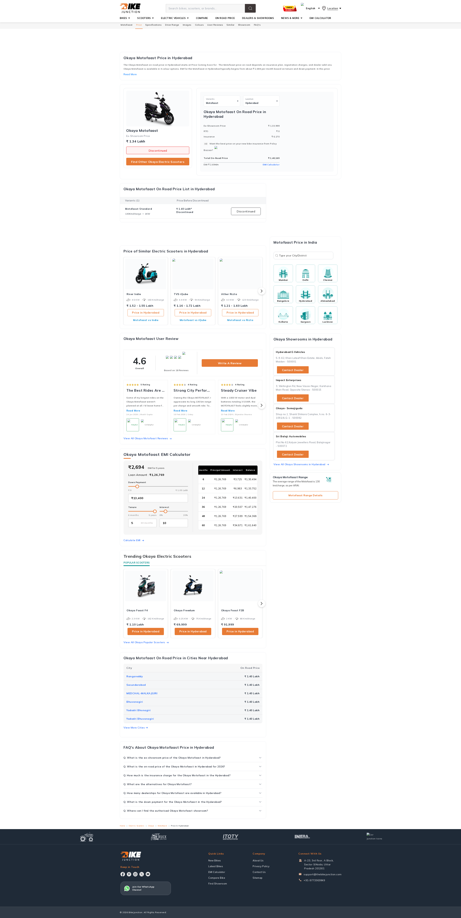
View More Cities (134, 727)
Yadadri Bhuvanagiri (140, 718)
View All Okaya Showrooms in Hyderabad (299, 464)
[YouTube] (148, 874)
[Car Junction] (374, 837)
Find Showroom (217, 883)
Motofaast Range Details (305, 495)
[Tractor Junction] (87, 837)
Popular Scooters (137, 562)
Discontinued (158, 150)
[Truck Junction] (158, 836)
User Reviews (215, 24)
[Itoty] (230, 836)
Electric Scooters (136, 826)
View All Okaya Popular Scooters (144, 642)
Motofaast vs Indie (145, 320)
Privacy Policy (261, 866)
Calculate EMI (132, 540)
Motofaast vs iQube (193, 320)
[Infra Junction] (302, 837)
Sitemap (258, 877)
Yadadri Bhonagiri (138, 710)
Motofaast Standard (138, 208)
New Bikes (214, 860)
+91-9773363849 (314, 880)
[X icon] (141, 874)
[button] (250, 8)
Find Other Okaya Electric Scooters (157, 162)
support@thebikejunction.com (323, 874)
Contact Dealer (293, 370)
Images (187, 24)
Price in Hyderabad (145, 312)
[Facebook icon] (122, 874)
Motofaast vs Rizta (240, 320)
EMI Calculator (271, 164)
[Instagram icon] (135, 874)
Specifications (153, 24)
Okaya (151, 826)
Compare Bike (216, 877)
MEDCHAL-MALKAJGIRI (141, 693)
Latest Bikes (215, 866)
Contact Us (259, 872)
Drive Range (172, 24)
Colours (199, 24)
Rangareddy (134, 676)
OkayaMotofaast (142, 131)
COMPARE (202, 18)
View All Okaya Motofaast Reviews (146, 438)
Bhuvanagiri (134, 701)
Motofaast (127, 24)
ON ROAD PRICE (225, 18)
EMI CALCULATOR (320, 18)
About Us (258, 860)
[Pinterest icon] (129, 874)
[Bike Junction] (130, 8)
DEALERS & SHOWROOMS (258, 18)
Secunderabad (136, 684)
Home (122, 826)
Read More (133, 410)
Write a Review (229, 363)
